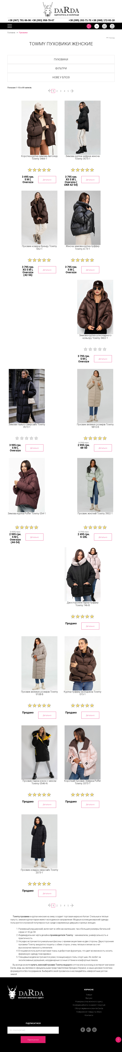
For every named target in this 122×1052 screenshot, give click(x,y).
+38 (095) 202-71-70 (80, 20)
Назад (111, 38)
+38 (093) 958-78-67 (43, 20)
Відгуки (89, 998)
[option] (39, 128)
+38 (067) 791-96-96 (19, 20)
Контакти (89, 1015)
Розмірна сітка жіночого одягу (89, 1001)
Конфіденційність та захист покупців (89, 1005)
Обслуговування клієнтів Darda (89, 1008)
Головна (11, 32)
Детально (47, 179)
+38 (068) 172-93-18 (103, 20)
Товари (89, 995)
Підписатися (33, 1039)
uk (97, 26)
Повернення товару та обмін (89, 1012)
